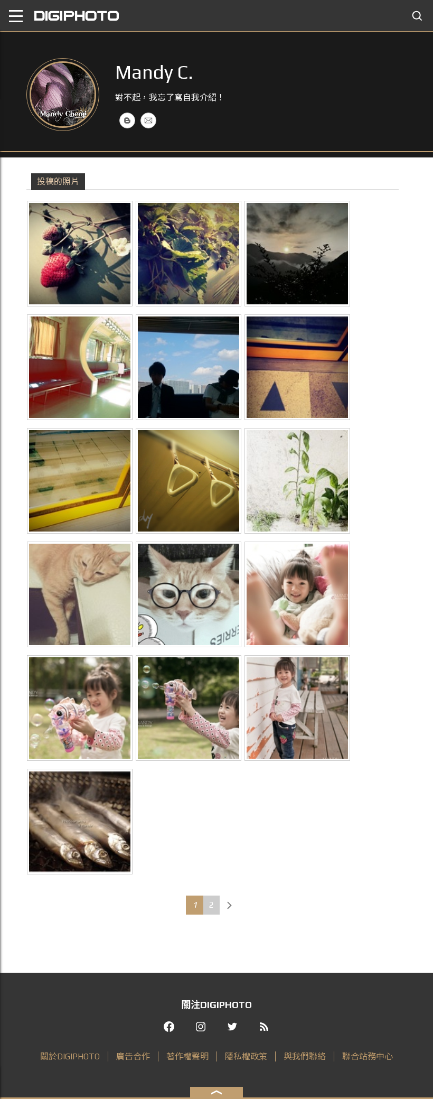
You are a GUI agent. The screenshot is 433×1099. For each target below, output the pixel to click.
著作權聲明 (187, 1056)
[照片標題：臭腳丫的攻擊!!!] (297, 594)
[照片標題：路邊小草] (297, 481)
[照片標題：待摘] (80, 253)
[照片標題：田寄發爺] (80, 821)
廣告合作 (133, 1056)
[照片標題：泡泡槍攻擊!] (80, 708)
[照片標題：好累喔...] (80, 594)
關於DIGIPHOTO (70, 1056)
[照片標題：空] (80, 367)
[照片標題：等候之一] (80, 481)
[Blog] (127, 120)
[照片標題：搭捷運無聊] (188, 481)
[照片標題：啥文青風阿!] (188, 594)
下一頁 (229, 905)
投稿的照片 (58, 181)
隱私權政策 (246, 1056)
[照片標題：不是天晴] (188, 367)
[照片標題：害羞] (297, 708)
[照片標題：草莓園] (188, 253)
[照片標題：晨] (297, 253)
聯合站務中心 (367, 1056)
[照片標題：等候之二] (297, 367)
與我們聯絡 (305, 1056)
